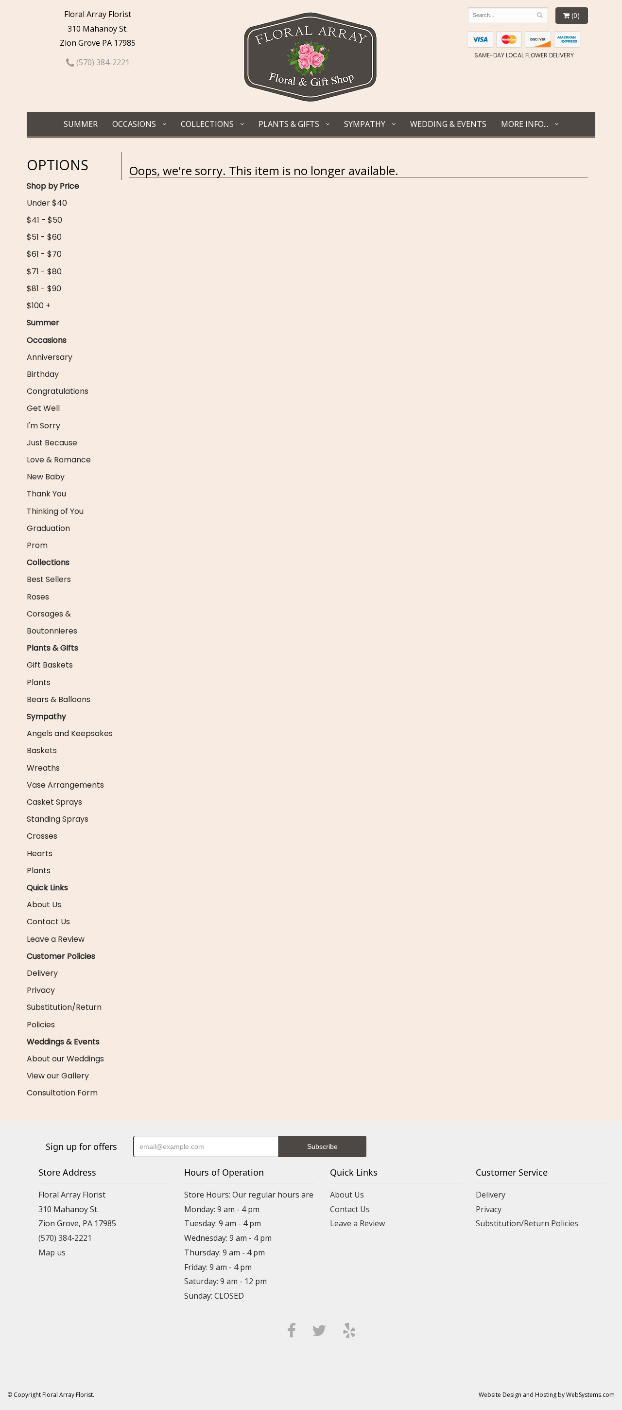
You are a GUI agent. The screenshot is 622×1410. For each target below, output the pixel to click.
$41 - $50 (44, 220)
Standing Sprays (57, 819)
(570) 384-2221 (102, 62)
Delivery (42, 973)
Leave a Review (56, 939)
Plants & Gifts (289, 124)
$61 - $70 (44, 254)
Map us (52, 1252)
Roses (38, 596)
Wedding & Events (448, 124)
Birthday (43, 374)
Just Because (52, 442)
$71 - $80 (44, 271)
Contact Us (48, 921)
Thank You (46, 493)
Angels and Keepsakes (70, 733)
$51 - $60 (44, 237)
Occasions (134, 124)
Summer (81, 124)
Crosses (42, 836)
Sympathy (364, 124)
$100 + (39, 305)
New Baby (46, 476)
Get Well (43, 408)
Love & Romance (59, 459)
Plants (39, 682)
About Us (44, 904)
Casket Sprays (54, 802)
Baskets (42, 750)
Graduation (48, 528)
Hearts (39, 853)
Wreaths (43, 768)
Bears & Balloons (58, 699)
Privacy (41, 990)
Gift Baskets (50, 664)
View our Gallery (58, 1075)
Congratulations (57, 391)
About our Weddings (65, 1058)
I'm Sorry (43, 425)
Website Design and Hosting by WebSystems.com (547, 1395)
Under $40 (47, 203)
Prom (37, 545)
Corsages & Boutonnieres (52, 622)
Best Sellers (49, 579)
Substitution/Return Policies (64, 1016)
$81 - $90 (44, 288)
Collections (207, 124)
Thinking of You (55, 511)
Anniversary (49, 357)
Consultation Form (62, 1092)
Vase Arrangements (65, 785)
